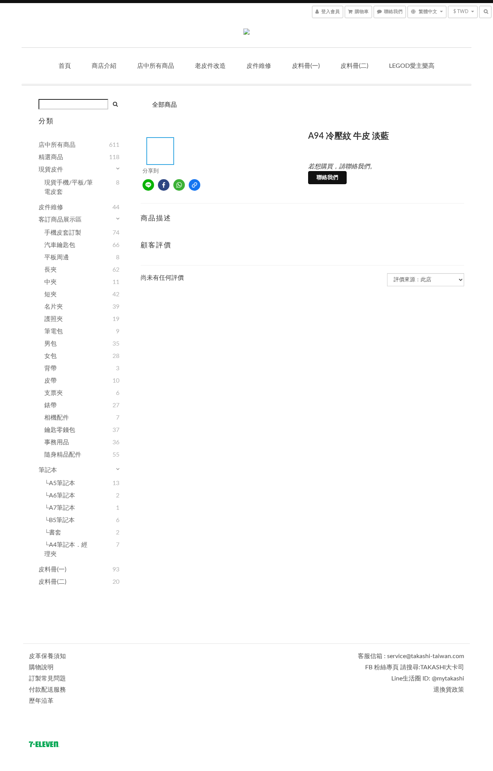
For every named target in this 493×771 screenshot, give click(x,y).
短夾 (50, 294)
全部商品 (164, 105)
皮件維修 (258, 66)
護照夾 (53, 319)
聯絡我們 (327, 177)
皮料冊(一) (306, 66)
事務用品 (56, 442)
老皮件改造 (210, 66)
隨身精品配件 (62, 455)
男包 (50, 344)
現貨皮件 (51, 169)
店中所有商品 (155, 66)
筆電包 (53, 331)
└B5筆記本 (59, 520)
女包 (50, 356)
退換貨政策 (448, 690)
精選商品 (51, 157)
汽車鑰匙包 (59, 245)
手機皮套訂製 (62, 233)
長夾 (50, 270)
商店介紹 (104, 66)
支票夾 (53, 393)
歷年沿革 (41, 701)
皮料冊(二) (354, 66)
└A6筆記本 (59, 495)
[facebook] (163, 185)
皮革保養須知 (47, 656)
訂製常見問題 (47, 678)
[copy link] (194, 185)
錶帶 (50, 405)
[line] (148, 185)
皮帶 (50, 381)
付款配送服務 (47, 690)
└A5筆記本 (59, 483)
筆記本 (48, 470)
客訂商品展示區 (60, 220)
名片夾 (53, 307)
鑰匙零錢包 (59, 430)
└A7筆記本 (59, 508)
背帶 (50, 368)
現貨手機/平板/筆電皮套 (68, 187)
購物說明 (41, 667)
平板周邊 (56, 257)
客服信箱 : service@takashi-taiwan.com (411, 656)
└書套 (52, 532)
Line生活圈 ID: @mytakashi (427, 678)
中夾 (50, 282)
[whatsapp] (179, 185)
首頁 (65, 66)
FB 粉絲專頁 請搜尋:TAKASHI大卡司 (414, 667)
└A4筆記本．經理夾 (65, 549)
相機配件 (56, 418)
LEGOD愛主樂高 (411, 66)
